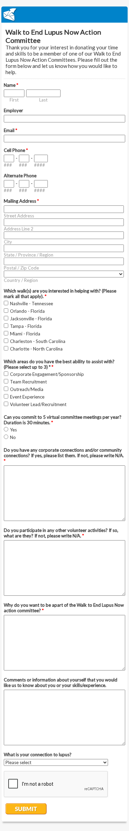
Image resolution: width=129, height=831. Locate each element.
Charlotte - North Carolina (36, 349)
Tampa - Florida (26, 326)
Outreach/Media (26, 389)
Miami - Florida (25, 333)
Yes (13, 429)
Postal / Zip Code (21, 268)
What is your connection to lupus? (38, 754)
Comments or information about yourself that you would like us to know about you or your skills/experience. (60, 682)
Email (10, 130)
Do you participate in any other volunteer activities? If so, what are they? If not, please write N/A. (61, 532)
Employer (13, 110)
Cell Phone (16, 150)
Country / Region (21, 280)
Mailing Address (21, 201)
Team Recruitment (28, 381)
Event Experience (27, 397)
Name (11, 85)
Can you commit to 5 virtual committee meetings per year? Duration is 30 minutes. (62, 419)
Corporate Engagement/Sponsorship (47, 374)
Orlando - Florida (27, 311)
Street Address (19, 215)
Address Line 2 (18, 229)
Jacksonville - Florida (31, 318)
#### (39, 165)
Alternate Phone (20, 175)
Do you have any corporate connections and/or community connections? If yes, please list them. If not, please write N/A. (64, 455)
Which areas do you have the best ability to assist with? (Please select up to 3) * (59, 364)
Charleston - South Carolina (37, 341)
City (8, 242)
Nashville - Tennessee (31, 303)
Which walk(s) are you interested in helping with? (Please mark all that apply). (60, 293)
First (14, 100)
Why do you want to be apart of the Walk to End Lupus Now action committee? (64, 607)
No (13, 437)
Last (43, 100)
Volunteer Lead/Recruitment (38, 404)
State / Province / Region (28, 255)
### (8, 165)
